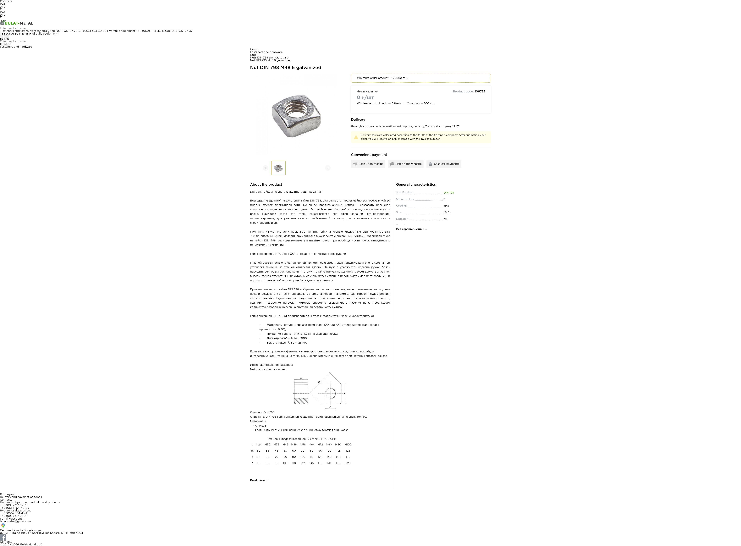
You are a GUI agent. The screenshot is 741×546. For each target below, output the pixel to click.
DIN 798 (449, 193)
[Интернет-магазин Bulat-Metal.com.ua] (370, 23)
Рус (2, 4)
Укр (2, 7)
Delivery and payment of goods (21, 497)
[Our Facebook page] (370, 537)
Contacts (6, 1)
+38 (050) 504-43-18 (150, 31)
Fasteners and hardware (16, 47)
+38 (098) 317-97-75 (63, 31)
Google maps (32, 530)
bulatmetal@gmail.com (15, 521)
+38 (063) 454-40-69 (91, 31)
